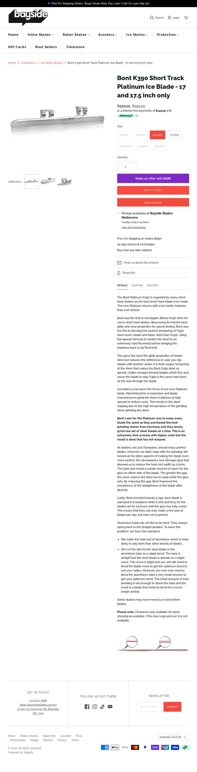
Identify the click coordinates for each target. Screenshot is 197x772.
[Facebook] (87, 706)
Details (122, 285)
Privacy (62, 740)
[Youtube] (110, 706)
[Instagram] (94, 706)
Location (65, 735)
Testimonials (17, 740)
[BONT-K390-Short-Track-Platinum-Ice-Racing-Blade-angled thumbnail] (31, 181)
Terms (75, 740)
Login (176, 17)
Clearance (75, 47)
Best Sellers (46, 47)
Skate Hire (49, 735)
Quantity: (122, 157)
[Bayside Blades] (28, 18)
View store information (134, 227)
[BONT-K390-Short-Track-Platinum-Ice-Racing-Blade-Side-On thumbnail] (15, 181)
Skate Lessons (29, 735)
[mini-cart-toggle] (186, 18)
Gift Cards (17, 47)
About (11, 735)
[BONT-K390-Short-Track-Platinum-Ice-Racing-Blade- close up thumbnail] (48, 181)
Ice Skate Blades (52, 63)
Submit (172, 706)
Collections (28, 63)
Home (13, 34)
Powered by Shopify (20, 752)
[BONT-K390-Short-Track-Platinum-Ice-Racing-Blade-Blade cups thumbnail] (64, 181)
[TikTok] (102, 706)
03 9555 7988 (38, 700)
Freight (34, 740)
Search (159, 17)
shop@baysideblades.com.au (38, 704)
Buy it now (153, 202)
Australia (170, 737)
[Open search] (152, 18)
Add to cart (153, 190)
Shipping (137, 285)
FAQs (79, 735)
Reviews (153, 285)
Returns (48, 740)
